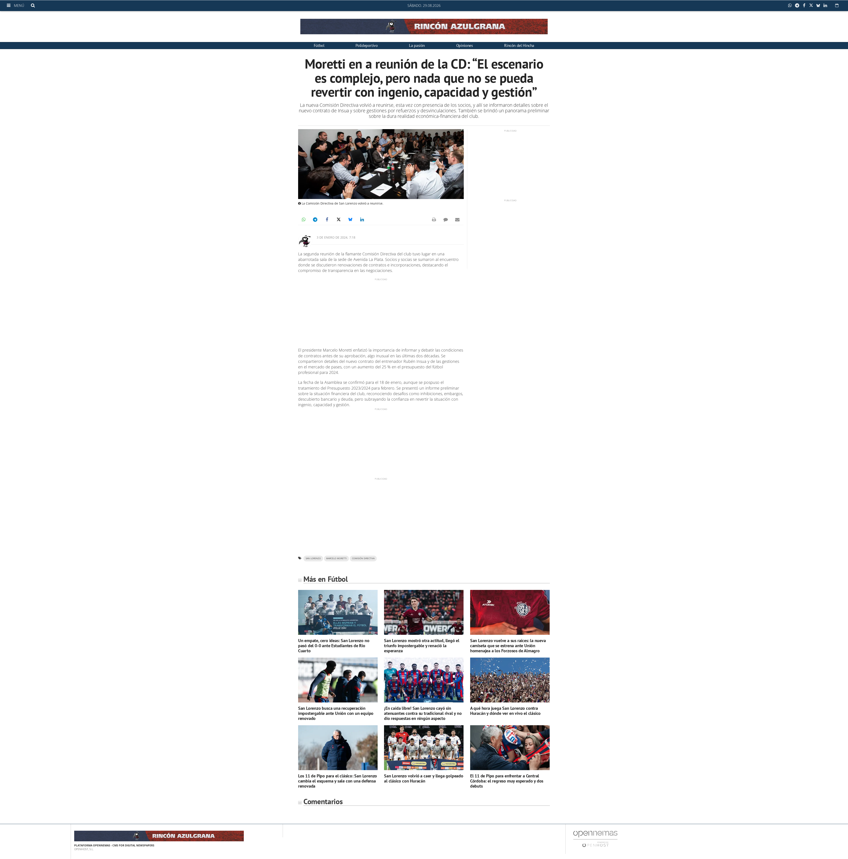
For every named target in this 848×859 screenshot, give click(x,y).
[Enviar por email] (457, 219)
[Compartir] (791, 5)
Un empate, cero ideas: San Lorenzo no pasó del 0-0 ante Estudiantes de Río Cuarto (333, 646)
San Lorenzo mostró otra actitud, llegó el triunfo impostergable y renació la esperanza (421, 646)
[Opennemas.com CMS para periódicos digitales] (595, 839)
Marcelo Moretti (336, 558)
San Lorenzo (313, 558)
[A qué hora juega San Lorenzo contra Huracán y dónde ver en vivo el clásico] (510, 680)
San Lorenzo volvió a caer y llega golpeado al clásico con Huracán (423, 778)
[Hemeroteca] (837, 5)
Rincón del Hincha (519, 45)
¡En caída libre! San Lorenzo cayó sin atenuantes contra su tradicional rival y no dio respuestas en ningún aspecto (423, 713)
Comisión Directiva (363, 558)
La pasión (417, 45)
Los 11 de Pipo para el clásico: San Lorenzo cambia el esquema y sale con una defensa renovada (337, 781)
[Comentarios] (445, 219)
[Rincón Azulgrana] (424, 26)
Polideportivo (367, 45)
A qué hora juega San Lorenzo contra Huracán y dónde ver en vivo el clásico (505, 710)
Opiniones (464, 45)
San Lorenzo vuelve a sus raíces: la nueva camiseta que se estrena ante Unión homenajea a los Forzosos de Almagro (508, 646)
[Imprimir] (434, 219)
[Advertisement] (381, 312)
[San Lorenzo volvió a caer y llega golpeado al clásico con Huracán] (424, 747)
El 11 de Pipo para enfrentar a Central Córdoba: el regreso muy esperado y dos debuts (506, 781)
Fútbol (319, 45)
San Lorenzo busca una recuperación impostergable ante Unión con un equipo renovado (335, 713)
